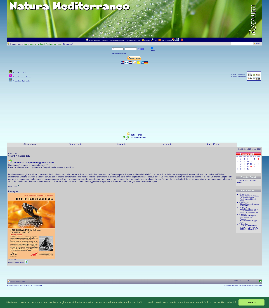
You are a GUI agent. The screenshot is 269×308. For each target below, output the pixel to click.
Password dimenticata (119, 53)
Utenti (128, 40)
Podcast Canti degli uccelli (21, 81)
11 (251, 161)
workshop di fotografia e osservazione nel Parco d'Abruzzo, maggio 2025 (249, 210)
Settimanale (75, 144)
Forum (90, 40)
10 (248, 161)
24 (248, 166)
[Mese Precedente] (240, 154)
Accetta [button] (252, 302)
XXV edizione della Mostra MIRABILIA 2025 (249, 205)
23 (244, 166)
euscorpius (20, 262)
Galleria (133, 40)
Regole (168, 40)
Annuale (167, 144)
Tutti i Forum (136, 135)
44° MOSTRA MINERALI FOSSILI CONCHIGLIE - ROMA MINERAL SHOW (249, 227)
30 (244, 169)
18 (251, 164)
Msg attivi (105, 40)
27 (258, 166)
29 (240, 169)
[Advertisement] (134, 104)
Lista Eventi (213, 144)
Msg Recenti (114, 40)
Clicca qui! (68, 44)
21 (237, 166)
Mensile (121, 144)
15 (240, 164)
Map (138, 40)
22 (240, 166)
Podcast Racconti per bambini (22, 77)
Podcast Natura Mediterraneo (22, 73)
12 (254, 161)
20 (258, 164)
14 (237, 164)
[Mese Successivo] (256, 154)
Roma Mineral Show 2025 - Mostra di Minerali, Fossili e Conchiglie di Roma (249, 198)
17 (248, 164)
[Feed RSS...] (159, 40)
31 (248, 169)
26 (254, 166)
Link (15, 187)
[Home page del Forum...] (87, 40)
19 (254, 164)
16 (244, 164)
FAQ (163, 40)
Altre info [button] (232, 302)
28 (237, 169)
